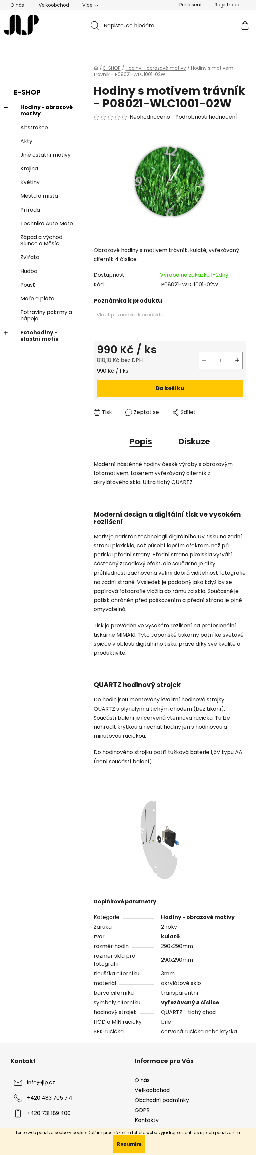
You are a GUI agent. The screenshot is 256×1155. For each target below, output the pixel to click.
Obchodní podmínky (162, 1100)
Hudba (28, 271)
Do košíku (170, 388)
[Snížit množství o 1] (204, 360)
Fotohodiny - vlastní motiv (39, 336)
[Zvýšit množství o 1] (237, 360)
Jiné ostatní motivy (45, 155)
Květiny (30, 182)
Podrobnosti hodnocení (206, 117)
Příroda (30, 210)
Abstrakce (34, 127)
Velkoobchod (54, 5)
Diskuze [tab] (194, 441)
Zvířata (29, 257)
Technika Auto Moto (46, 223)
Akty (26, 141)
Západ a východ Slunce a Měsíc (41, 240)
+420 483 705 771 (50, 1098)
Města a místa (39, 196)
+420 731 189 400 (49, 1113)
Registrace (227, 4)
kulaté (170, 936)
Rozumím (129, 1144)
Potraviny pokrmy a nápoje (46, 315)
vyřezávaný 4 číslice (190, 1002)
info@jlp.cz (41, 1082)
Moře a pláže (37, 298)
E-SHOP (27, 92)
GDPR (142, 1110)
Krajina (29, 168)
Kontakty (147, 1120)
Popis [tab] (141, 441)
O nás (17, 5)
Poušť (27, 285)
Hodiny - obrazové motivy (46, 110)
